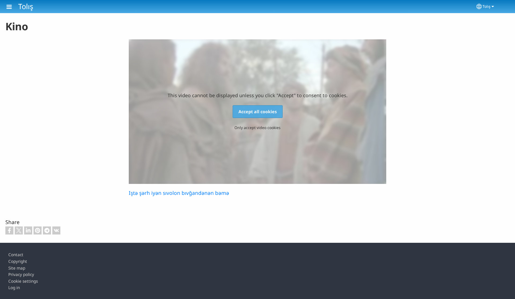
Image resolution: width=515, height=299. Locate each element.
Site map (16, 268)
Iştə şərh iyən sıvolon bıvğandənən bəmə (179, 192)
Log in (14, 287)
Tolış (25, 6)
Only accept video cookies (257, 127)
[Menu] (12, 7)
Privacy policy (21, 274)
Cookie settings (23, 281)
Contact (15, 255)
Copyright (17, 261)
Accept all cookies (257, 112)
